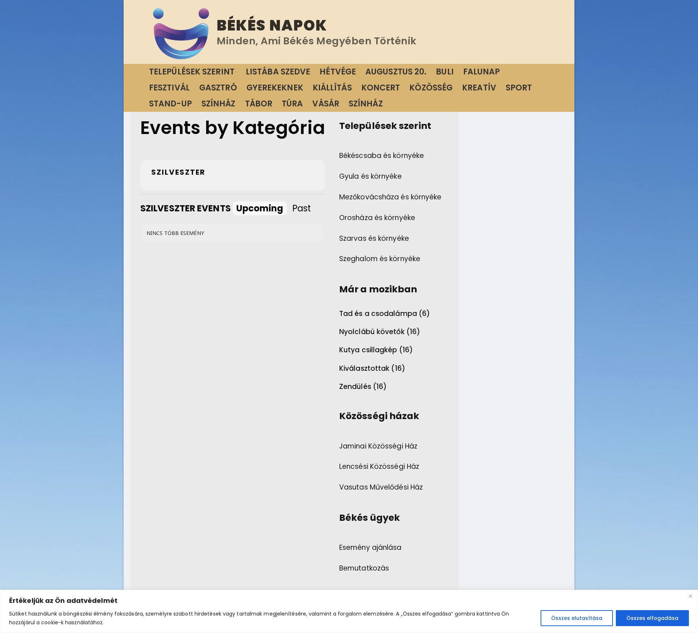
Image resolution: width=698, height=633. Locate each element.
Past (301, 208)
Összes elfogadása (652, 618)
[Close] (690, 596)
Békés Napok (272, 25)
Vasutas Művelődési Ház (381, 487)
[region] (349, 611)
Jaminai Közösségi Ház (378, 446)
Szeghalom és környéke (379, 259)
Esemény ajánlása (370, 547)
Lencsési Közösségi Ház (379, 466)
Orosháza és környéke (377, 218)
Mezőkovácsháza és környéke (390, 197)
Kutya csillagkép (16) (376, 350)
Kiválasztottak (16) (372, 368)
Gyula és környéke (370, 176)
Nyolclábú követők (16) (379, 332)
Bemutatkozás (364, 568)
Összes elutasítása (576, 618)
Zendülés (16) (363, 386)
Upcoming (259, 208)
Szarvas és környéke (374, 238)
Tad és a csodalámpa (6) (384, 313)
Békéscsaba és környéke (381, 156)
